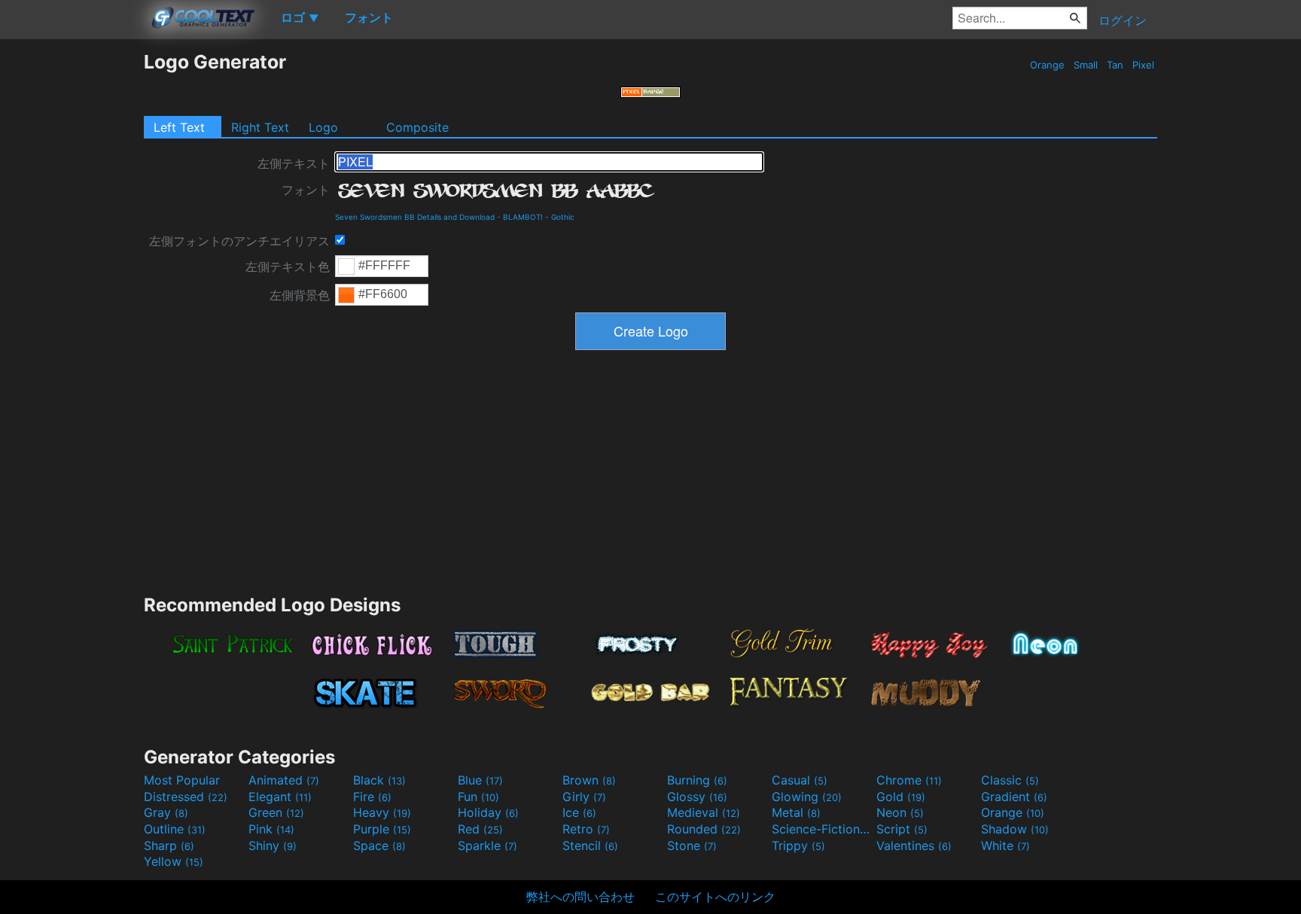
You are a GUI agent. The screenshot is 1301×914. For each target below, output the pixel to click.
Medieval (703, 812)
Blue (480, 780)
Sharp (169, 845)
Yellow (173, 861)
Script (902, 828)
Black (379, 780)
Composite (417, 127)
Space (379, 845)
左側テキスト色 (287, 266)
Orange (1047, 65)
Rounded (704, 828)
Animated (283, 780)
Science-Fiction (822, 828)
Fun (478, 796)
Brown (589, 780)
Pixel (1143, 65)
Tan (1115, 65)
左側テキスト (293, 163)
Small (1086, 65)
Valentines (914, 845)
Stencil (590, 845)
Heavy (382, 812)
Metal (796, 812)
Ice (579, 812)
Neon (900, 812)
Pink (271, 828)
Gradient (1014, 796)
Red (480, 828)
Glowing (807, 796)
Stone (692, 845)
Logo (323, 127)
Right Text (260, 127)
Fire (372, 796)
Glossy (697, 796)
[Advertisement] (71, 276)
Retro (586, 828)
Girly (584, 796)
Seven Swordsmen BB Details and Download (415, 216)
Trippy (798, 845)
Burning (697, 780)
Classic (1010, 780)
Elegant (280, 796)
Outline (175, 828)
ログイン (1122, 20)
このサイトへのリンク (715, 896)
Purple (382, 828)
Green (276, 812)
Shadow (1015, 828)
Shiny (272, 845)
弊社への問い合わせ (580, 896)
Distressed (185, 796)
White (1005, 845)
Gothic (562, 216)
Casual (799, 780)
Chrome (909, 780)
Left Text (179, 127)
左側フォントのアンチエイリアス (239, 240)
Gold (900, 796)
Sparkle (487, 845)
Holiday (488, 812)
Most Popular (182, 780)
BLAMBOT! (523, 216)
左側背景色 (300, 295)
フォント (306, 189)
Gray (166, 812)
